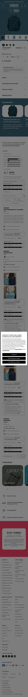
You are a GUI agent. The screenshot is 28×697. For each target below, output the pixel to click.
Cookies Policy (5, 350)
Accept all (14, 354)
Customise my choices (14, 362)
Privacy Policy (18, 349)
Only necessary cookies (14, 358)
